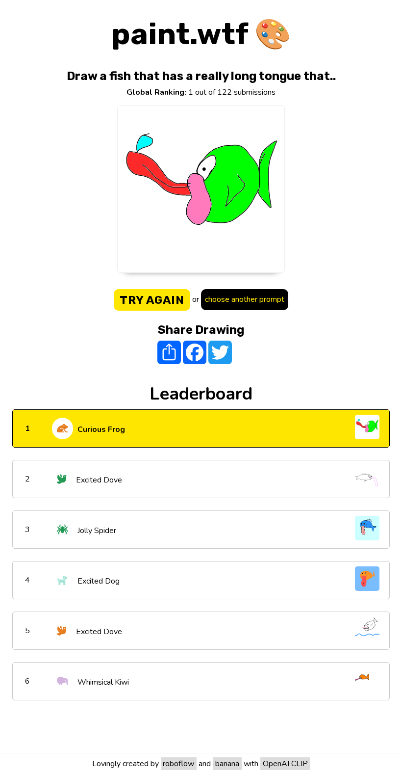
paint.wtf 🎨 (201, 34)
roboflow (178, 763)
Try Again (152, 300)
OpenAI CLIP (285, 763)
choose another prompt (244, 299)
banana (227, 763)
